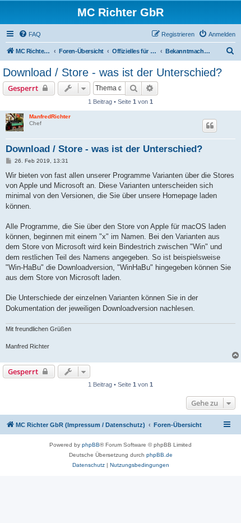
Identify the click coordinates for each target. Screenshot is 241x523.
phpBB (91, 445)
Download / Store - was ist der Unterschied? (112, 72)
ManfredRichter (50, 116)
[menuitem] (29, 34)
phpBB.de (159, 455)
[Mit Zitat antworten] (209, 125)
